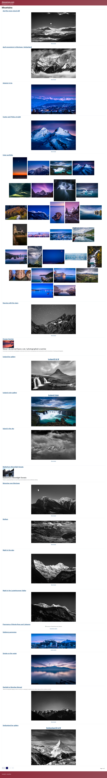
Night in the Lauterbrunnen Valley (14, 591)
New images (53, 43)
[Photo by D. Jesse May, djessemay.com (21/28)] (76, 257)
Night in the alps (8, 550)
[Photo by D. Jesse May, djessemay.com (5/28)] (20, 190)
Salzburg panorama (9, 632)
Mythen (5, 519)
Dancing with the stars (10, 303)
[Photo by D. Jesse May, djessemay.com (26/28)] (87, 275)
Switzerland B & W (53, 728)
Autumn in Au (7, 83)
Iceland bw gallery (9, 357)
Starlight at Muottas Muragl (12, 687)
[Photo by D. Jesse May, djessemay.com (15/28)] (38, 235)
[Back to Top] (105, 776)
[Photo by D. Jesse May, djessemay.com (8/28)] (87, 190)
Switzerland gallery (53, 628)
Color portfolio (8, 155)
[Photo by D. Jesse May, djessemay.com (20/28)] (53, 256)
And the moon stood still (11, 11)
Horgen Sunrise (8, 339)
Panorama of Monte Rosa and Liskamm (16, 624)
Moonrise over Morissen (11, 483)
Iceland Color (53, 395)
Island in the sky (8, 429)
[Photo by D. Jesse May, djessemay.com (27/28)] (42, 290)
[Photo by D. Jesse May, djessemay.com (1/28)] (20, 168)
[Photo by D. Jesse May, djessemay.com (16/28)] (61, 234)
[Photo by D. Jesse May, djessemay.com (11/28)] (57, 213)
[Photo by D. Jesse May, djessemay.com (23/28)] (20, 275)
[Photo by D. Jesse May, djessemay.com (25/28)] (65, 275)
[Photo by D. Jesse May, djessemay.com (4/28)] (83, 168)
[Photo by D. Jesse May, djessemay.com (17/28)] (83, 234)
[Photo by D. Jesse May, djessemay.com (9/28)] (16, 212)
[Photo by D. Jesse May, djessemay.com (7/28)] (65, 190)
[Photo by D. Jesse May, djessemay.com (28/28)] (65, 290)
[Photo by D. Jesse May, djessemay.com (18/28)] (16, 256)
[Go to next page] (11, 768)
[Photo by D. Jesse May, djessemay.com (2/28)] (38, 168)
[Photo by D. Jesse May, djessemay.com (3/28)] (61, 168)
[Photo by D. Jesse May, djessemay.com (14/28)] (19, 235)
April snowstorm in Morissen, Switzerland (17, 47)
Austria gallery (53, 650)
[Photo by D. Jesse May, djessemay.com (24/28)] (42, 275)
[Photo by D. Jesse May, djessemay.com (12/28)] (72, 213)
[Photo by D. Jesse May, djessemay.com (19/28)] (34, 257)
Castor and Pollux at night (12, 117)
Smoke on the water (10, 653)
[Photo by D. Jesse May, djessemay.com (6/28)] (42, 190)
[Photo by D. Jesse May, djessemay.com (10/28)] (38, 212)
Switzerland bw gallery (10, 725)
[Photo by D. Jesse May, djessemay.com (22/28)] (94, 257)
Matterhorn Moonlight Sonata (13, 467)
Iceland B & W (53, 359)
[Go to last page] (13, 768)
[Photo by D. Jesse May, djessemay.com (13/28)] (91, 212)
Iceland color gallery (10, 393)
